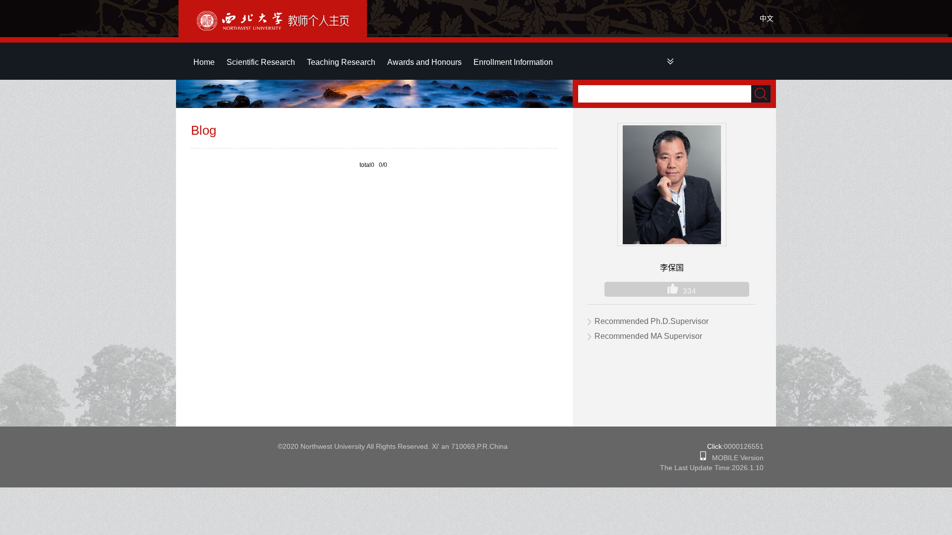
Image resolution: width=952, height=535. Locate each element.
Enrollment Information (513, 62)
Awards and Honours (424, 62)
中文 (767, 18)
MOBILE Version (735, 458)
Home (204, 62)
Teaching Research (341, 62)
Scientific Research (261, 62)
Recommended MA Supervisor (648, 336)
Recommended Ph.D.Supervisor (652, 321)
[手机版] (703, 458)
